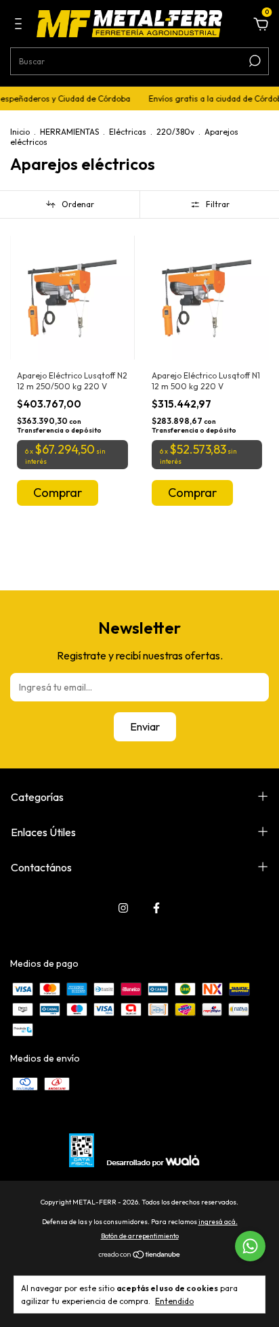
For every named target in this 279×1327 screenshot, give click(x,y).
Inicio (20, 132)
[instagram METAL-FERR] (123, 907)
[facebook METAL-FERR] (156, 907)
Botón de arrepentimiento (140, 1236)
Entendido (174, 1301)
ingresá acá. (218, 1221)
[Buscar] (253, 61)
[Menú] (20, 26)
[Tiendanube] (140, 1255)
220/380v (175, 132)
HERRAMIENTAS (69, 132)
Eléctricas (127, 132)
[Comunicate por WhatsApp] (250, 1246)
